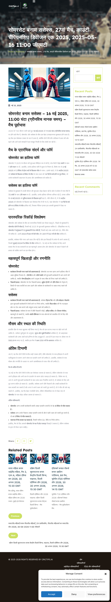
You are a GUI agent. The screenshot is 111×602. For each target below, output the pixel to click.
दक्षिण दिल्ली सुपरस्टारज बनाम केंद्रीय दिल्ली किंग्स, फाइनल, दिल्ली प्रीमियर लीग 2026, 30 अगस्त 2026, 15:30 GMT (38, 479)
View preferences (96, 594)
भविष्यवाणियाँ (81, 563)
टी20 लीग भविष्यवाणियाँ (92, 566)
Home (11, 51)
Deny (74, 594)
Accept (51, 594)
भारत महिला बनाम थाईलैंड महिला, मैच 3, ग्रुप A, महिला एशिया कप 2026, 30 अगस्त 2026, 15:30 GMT (17, 477)
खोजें (77, 71)
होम (81, 559)
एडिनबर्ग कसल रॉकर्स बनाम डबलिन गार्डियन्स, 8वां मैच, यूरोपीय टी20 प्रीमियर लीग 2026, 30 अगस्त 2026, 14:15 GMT (61, 479)
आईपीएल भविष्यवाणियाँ (71, 566)
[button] (105, 573)
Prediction (20, 51)
